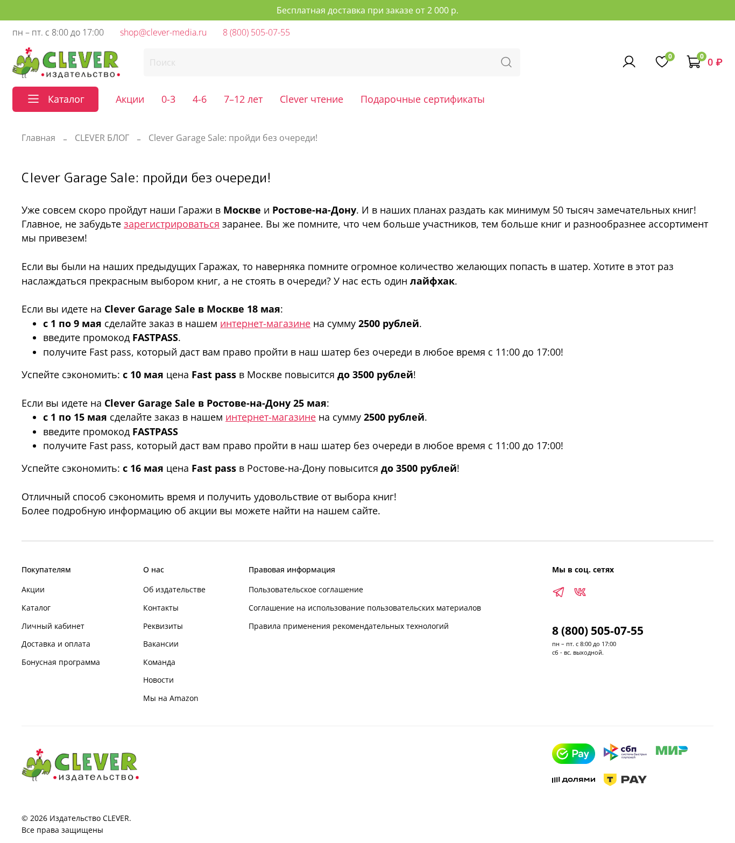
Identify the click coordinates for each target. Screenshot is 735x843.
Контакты (161, 608)
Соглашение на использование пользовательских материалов (365, 608)
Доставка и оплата (56, 644)
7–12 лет (243, 99)
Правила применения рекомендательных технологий (349, 626)
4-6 (200, 99)
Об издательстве (174, 589)
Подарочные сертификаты (423, 99)
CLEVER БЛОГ (102, 138)
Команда (159, 662)
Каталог (36, 608)
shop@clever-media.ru (163, 32)
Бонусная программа (61, 662)
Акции (130, 99)
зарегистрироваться (172, 223)
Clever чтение (311, 99)
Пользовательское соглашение (306, 589)
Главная (38, 138)
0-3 (168, 99)
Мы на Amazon (171, 698)
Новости (158, 680)
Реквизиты (163, 626)
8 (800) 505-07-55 (256, 32)
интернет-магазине (265, 323)
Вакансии (161, 644)
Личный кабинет (53, 626)
